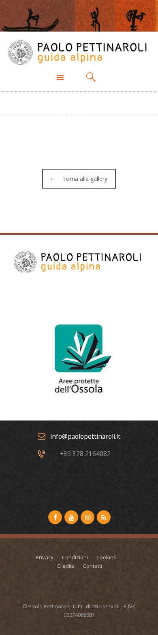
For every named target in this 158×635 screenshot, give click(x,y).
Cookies (106, 557)
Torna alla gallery (84, 179)
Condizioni (75, 557)
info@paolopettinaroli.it (85, 436)
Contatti (92, 565)
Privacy (44, 557)
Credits (66, 565)
